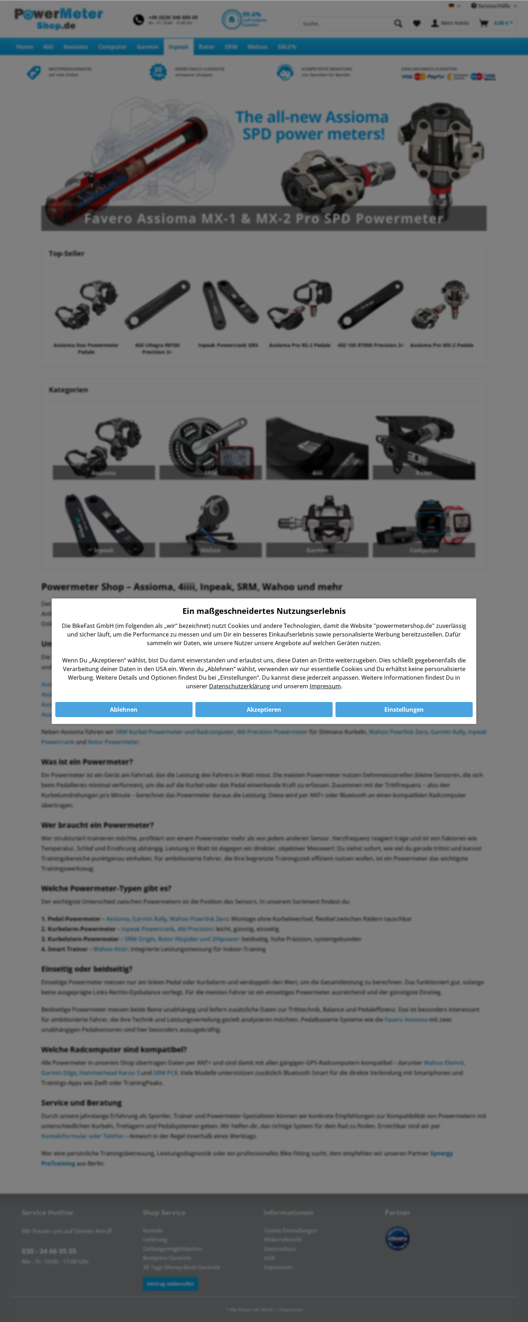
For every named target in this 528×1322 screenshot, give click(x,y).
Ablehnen (124, 710)
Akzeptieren (264, 710)
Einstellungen (404, 710)
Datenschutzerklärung (239, 686)
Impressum (325, 686)
